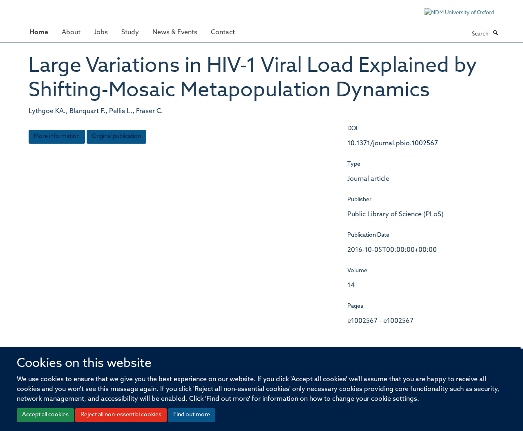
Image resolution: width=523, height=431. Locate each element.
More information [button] (57, 136)
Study (130, 32)
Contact (223, 32)
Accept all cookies (45, 415)
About (71, 32)
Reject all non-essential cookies (120, 415)
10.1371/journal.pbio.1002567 (392, 143)
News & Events (174, 32)
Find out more (191, 415)
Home (38, 32)
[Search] (495, 33)
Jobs (101, 32)
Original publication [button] (116, 136)
